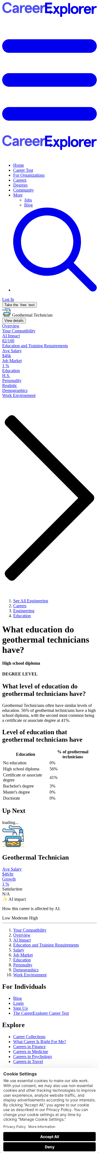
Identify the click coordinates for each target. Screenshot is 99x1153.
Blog (28, 205)
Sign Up (20, 1008)
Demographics (25, 970)
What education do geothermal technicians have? (45, 639)
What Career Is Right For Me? (39, 1041)
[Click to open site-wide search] (55, 290)
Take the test (19, 305)
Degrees (20, 185)
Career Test (23, 170)
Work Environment (29, 974)
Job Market (23, 955)
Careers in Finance (29, 1046)
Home (18, 165)
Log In (8, 299)
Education (22, 960)
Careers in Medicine (30, 1051)
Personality (22, 965)
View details (14, 321)
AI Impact (22, 940)
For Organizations (29, 175)
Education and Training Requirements (46, 945)
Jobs (28, 200)
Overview (22, 935)
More (18, 195)
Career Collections (29, 1036)
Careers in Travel (28, 1061)
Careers (19, 180)
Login (18, 1003)
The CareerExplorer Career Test (41, 1013)
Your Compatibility (29, 930)
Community (23, 190)
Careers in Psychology (32, 1056)
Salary (18, 950)
